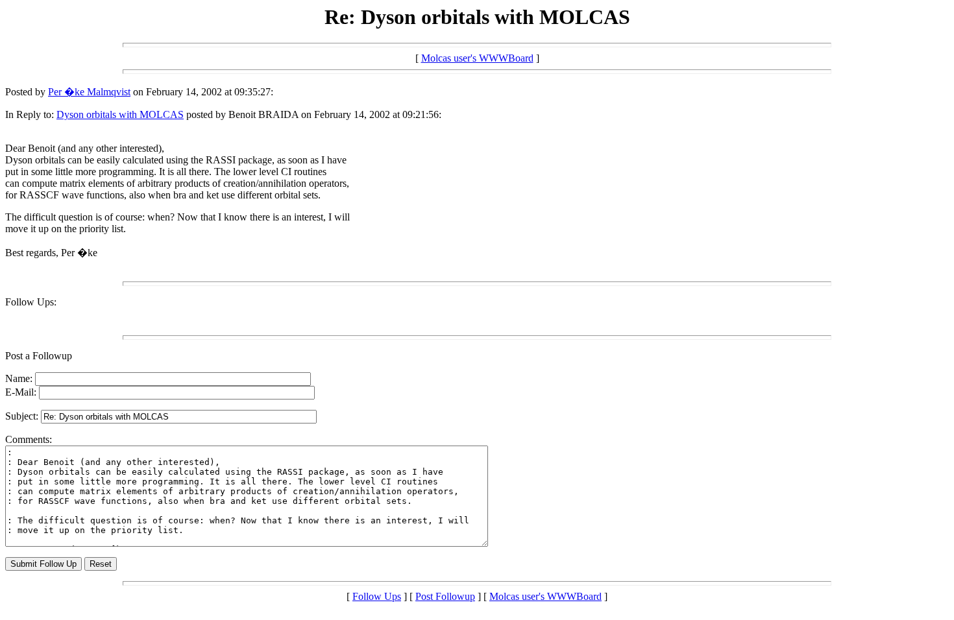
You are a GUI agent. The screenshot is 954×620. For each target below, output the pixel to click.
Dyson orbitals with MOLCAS (120, 114)
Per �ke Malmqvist (89, 91)
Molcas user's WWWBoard (477, 58)
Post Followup (445, 596)
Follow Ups (376, 596)
